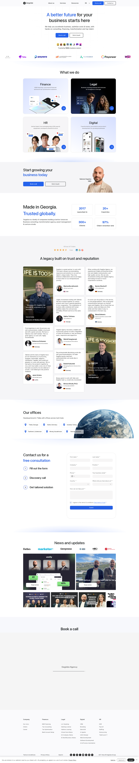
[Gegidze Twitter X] (80, 755)
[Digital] (111, 147)
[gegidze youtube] (83, 755)
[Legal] (111, 108)
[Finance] (63, 108)
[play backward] (59, 44)
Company (73, 465)
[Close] (137, 759)
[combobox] (80, 484)
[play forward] (79, 44)
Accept (131, 760)
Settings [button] (113, 760)
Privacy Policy (72, 760)
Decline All (121, 760)
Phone (72, 473)
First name (74, 457)
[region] (38, 295)
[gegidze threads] (86, 755)
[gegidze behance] (92, 755)
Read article (35, 585)
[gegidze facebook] (74, 755)
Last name (96, 457)
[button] (51, 3)
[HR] (63, 147)
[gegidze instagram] (77, 755)
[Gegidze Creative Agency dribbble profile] (89, 755)
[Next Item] (112, 572)
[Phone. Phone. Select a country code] (73, 476)
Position (95, 465)
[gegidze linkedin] (71, 755)
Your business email (99, 473)
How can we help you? (77, 489)
